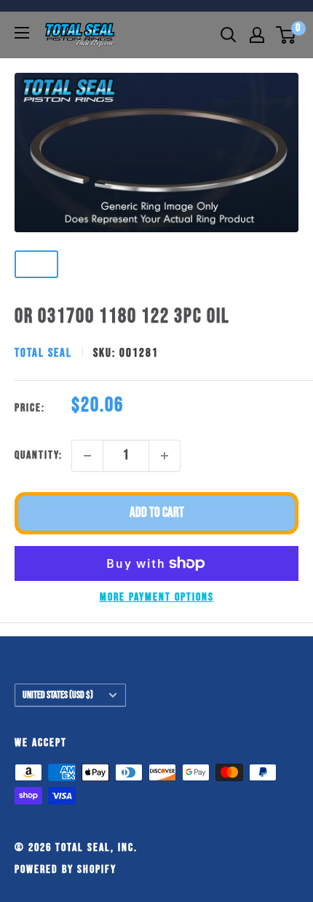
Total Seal (43, 353)
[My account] (257, 35)
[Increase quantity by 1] (164, 455)
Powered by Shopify (65, 870)
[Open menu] (22, 33)
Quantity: (39, 455)
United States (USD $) (58, 695)
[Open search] (229, 35)
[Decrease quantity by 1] (87, 455)
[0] (286, 35)
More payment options (157, 597)
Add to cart (157, 513)
